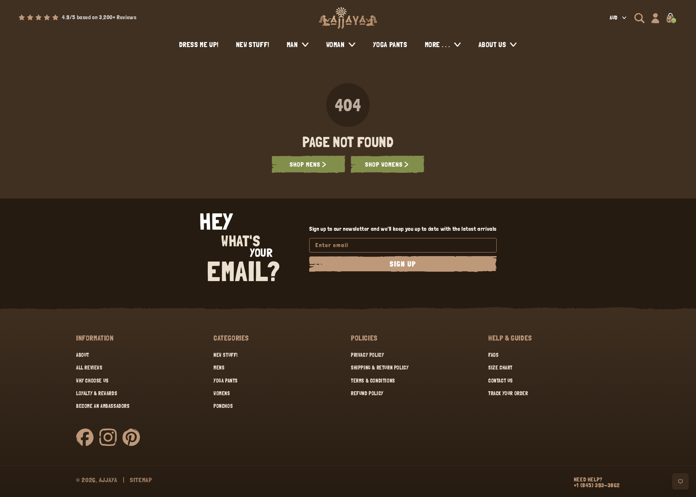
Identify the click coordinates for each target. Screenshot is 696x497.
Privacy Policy (367, 355)
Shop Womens (384, 164)
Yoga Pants (226, 381)
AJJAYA (108, 480)
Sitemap (141, 480)
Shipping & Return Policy (380, 368)
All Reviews (89, 368)
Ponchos (223, 406)
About (82, 355)
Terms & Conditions (373, 381)
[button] (639, 18)
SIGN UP (403, 264)
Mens (219, 368)
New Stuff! (226, 355)
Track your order (508, 393)
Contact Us (500, 381)
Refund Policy (367, 393)
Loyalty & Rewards (96, 393)
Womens (222, 393)
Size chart (500, 368)
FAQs (493, 355)
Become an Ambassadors (103, 406)
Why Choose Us (92, 381)
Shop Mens (305, 164)
